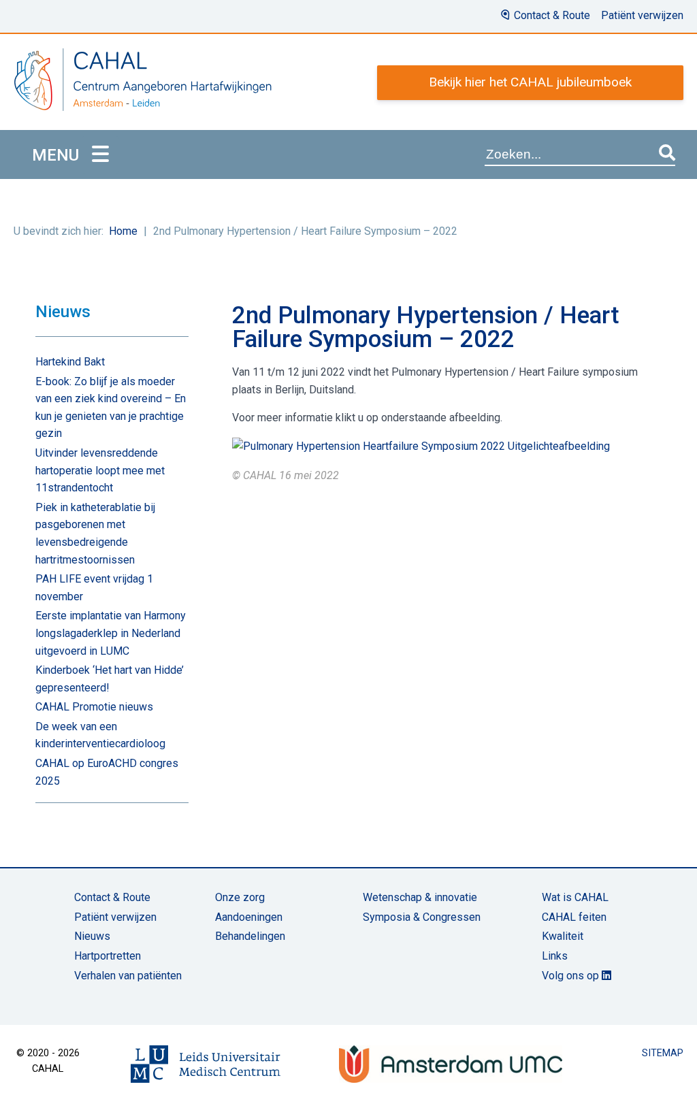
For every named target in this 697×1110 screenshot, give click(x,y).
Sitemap (662, 1053)
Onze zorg (240, 897)
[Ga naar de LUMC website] (205, 1064)
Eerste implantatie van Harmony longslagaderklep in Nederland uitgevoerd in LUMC (110, 633)
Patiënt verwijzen (642, 15)
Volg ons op (572, 975)
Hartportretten (107, 955)
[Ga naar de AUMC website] (450, 1064)
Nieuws (92, 936)
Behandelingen (250, 936)
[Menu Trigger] (100, 155)
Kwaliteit (562, 936)
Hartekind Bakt (70, 361)
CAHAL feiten (574, 917)
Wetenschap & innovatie (420, 897)
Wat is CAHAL (575, 897)
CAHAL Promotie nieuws (94, 706)
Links (555, 955)
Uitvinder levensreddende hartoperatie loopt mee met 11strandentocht (100, 470)
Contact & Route (552, 15)
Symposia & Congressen (422, 917)
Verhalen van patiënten (128, 975)
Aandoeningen (248, 917)
